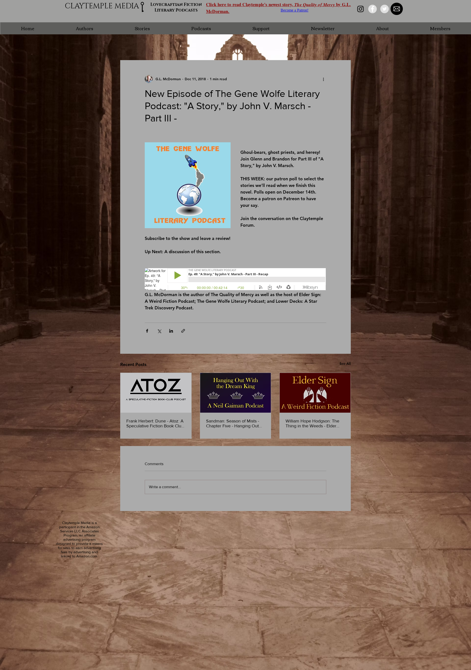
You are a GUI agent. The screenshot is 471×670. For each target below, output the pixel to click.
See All (345, 363)
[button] (84, 28)
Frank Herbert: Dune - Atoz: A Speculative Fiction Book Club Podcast (155, 423)
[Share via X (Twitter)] (159, 330)
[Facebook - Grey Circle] (372, 9)
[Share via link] (183, 330)
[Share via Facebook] (147, 330)
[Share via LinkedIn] (171, 330)
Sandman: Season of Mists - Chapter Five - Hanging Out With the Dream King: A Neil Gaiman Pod (233, 423)
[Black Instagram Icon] (360, 9)
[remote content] (235, 279)
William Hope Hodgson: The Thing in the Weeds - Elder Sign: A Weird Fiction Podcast (314, 423)
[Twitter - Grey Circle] (384, 9)
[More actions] (323, 79)
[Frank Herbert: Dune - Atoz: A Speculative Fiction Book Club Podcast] (155, 393)
